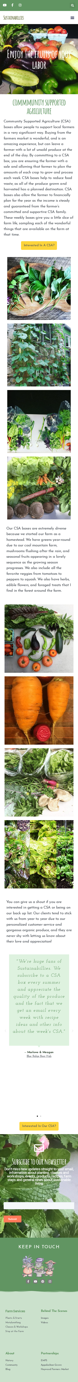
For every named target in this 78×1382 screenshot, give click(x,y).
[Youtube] (35, 1281)
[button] (72, 17)
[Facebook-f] (28, 1281)
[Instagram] (50, 1281)
